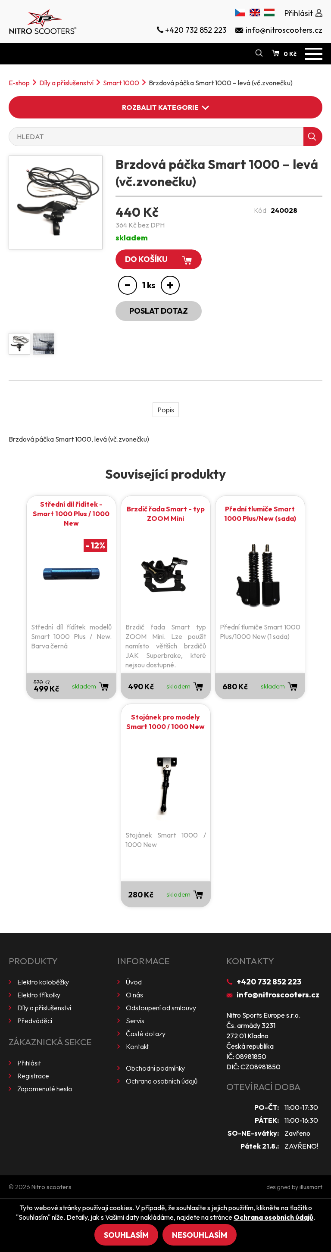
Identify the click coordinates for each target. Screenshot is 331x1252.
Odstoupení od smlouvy (161, 1007)
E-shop (19, 82)
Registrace (33, 1075)
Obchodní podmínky (155, 1068)
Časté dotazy (146, 1033)
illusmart (311, 1187)
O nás (134, 994)
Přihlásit (29, 1063)
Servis (135, 1020)
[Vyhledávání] (259, 53)
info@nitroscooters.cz (278, 995)
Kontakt (137, 1046)
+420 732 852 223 (269, 982)
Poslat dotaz (158, 311)
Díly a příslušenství (66, 82)
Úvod (134, 982)
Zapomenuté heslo (44, 1088)
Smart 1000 (121, 82)
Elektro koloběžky (43, 982)
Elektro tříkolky (38, 994)
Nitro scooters (51, 1187)
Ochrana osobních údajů (161, 1081)
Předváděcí (34, 1020)
